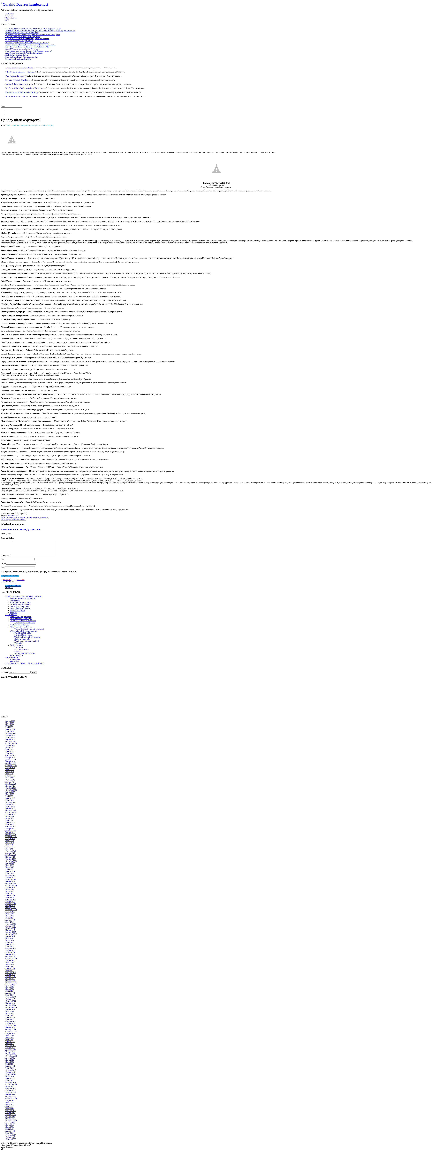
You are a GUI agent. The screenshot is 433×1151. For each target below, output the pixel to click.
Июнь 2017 (9, 940)
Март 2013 (9, 1044)
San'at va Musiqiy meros (23, 635)
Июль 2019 (9, 889)
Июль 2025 (9, 747)
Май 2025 (9, 749)
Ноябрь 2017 (10, 930)
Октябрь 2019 (10, 883)
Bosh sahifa (9, 14)
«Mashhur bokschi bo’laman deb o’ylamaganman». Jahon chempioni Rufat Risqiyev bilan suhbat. (40, 31)
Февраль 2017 (10, 948)
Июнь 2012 (9, 1062)
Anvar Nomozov (13, 516)
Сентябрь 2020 (11, 861)
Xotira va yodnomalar (22, 639)
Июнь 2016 (9, 965)
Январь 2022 (10, 829)
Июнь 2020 (9, 867)
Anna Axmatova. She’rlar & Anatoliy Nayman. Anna (24, 53)
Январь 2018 (10, 926)
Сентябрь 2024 (11, 766)
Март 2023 (9, 800)
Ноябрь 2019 (10, 881)
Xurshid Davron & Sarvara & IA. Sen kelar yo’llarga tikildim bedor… (30, 45)
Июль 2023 (9, 794)
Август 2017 (10, 936)
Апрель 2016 (10, 969)
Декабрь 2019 (10, 879)
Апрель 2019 (10, 896)
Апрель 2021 (10, 847)
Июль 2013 (9, 1036)
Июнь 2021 (9, 843)
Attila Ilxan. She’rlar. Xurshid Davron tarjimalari (22, 37)
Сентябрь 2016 (11, 958)
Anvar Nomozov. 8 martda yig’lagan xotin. (21, 529)
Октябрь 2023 (10, 788)
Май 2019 (9, 893)
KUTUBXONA (11, 615)
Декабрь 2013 (10, 1025)
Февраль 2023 (10, 802)
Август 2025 (10, 745)
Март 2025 (9, 753)
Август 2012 (10, 1058)
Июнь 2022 (9, 818)
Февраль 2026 (10, 733)
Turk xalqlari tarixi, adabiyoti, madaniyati (29, 629)
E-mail (3, 563)
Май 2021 (9, 845)
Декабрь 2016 (10, 952)
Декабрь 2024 (10, 760)
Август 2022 (10, 814)
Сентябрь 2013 (11, 1031)
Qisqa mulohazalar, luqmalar (20, 609)
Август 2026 (10, 721)
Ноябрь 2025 (10, 739)
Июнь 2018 (9, 916)
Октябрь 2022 (10, 810)
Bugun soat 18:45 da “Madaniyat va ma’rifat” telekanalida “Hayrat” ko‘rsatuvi (33, 29)
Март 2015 (9, 995)
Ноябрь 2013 (10, 1027)
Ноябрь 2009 (10, 1094)
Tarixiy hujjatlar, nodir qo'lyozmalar (27, 637)
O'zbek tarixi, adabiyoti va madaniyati (24, 125)
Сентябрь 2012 (11, 1056)
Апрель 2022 (10, 822)
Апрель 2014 (10, 1017)
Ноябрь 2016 (10, 954)
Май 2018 (9, 918)
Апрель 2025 (10, 751)
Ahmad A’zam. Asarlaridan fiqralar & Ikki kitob (22, 49)
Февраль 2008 (10, 1135)
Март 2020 (9, 873)
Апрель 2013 (10, 1042)
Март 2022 (9, 824)
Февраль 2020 (10, 875)
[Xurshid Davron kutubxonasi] (24, 4)
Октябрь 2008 (10, 1119)
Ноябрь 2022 (10, 808)
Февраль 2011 (10, 1082)
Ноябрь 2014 (10, 1003)
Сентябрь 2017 (11, 934)
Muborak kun (15, 659)
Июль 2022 (9, 816)
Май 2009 (9, 1107)
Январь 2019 (10, 902)
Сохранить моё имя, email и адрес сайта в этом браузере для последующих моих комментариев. (40, 572)
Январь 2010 (10, 1090)
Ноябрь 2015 (10, 979)
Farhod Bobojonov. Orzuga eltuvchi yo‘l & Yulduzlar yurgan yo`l (28, 51)
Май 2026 (9, 727)
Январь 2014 (10, 1023)
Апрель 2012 (10, 1066)
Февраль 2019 (10, 900)
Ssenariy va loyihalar (17, 611)
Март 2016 (9, 971)
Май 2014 (9, 1015)
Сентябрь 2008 (11, 1121)
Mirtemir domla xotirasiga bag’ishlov (18, 59)
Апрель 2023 (10, 798)
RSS (7, 20)
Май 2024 (9, 774)
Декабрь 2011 (10, 1074)
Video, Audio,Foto (16, 655)
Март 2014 (9, 1019)
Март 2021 (9, 849)
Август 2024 (10, 768)
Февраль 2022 (10, 827)
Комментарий (6, 555)
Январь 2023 (10, 804)
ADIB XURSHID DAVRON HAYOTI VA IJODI (23, 596)
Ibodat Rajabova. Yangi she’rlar (16, 55)
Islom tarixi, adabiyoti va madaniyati (23, 621)
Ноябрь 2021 (10, 833)
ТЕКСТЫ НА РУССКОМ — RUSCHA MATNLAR (25, 663)
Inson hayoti (18, 647)
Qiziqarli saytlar (11, 18)
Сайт (3, 567)
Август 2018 (10, 912)
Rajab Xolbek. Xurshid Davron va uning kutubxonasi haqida (27, 39)
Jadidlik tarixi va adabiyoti (19, 625)
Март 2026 (9, 731)
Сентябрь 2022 (11, 812)
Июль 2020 (9, 865)
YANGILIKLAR (11, 657)
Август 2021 (10, 839)
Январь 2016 (10, 975)
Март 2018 (9, 922)
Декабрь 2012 (10, 1050)
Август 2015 (10, 985)
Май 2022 (9, 820)
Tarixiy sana (14, 661)
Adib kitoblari (15, 600)
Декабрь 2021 (10, 831)
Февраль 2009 (10, 1111)
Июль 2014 (9, 1011)
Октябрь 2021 (10, 835)
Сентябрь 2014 (11, 1007)
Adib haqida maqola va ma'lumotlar (22, 598)
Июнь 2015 (9, 989)
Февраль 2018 (10, 924)
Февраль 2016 (10, 973)
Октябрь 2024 (10, 764)
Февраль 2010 (10, 1088)
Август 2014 (10, 1009)
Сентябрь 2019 (11, 885)
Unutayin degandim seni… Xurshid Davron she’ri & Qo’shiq (27, 43)
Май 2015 (9, 991)
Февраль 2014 (10, 1021)
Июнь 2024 (9, 772)
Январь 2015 (10, 999)
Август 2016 (10, 960)
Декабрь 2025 (10, 737)
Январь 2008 (10, 1137)
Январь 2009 (10, 1113)
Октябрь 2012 (10, 1054)
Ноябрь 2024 (10, 762)
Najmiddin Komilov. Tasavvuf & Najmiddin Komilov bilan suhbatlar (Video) (32, 35)
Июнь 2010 (9, 1086)
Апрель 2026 (10, 729)
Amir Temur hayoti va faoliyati (21, 619)
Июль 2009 (9, 1103)
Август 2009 (10, 1101)
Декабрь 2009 (10, 1092)
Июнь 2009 (9, 1105)
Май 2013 (9, 1040)
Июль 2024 (9, 770)
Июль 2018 (9, 914)
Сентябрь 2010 (11, 1084)
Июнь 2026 (9, 725)
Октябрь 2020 (10, 859)
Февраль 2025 (10, 755)
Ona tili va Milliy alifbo (22, 633)
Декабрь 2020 (10, 855)
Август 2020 (10, 863)
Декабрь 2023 (10, 784)
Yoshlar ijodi (18, 643)
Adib (8, 125)
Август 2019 (10, 887)
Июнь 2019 (9, 891)
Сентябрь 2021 (11, 837)
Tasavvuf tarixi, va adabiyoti (24, 623)
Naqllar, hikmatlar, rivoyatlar (24, 653)
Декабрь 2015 (10, 977)
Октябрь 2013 (10, 1029)
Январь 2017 (10, 950)
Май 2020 (9, 869)
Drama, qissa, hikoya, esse (19, 607)
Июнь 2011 (9, 1076)
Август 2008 (10, 1123)
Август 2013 (10, 1034)
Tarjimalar (13, 613)
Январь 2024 (10, 782)
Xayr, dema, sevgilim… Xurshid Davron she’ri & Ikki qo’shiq (27, 47)
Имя (2, 559)
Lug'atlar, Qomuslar (21, 649)
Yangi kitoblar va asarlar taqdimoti (26, 641)
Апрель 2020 (10, 871)
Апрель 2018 (10, 920)
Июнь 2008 (9, 1127)
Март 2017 (9, 946)
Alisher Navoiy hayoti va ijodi (20, 617)
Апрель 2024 (10, 776)
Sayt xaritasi (9, 16)
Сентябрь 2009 (11, 1098)
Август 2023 (10, 792)
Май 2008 (9, 1129)
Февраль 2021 (10, 851)
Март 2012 (9, 1068)
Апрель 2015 (10, 993)
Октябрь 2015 (10, 981)
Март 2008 (9, 1133)
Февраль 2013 (10, 1046)
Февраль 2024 (10, 780)
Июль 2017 (9, 938)
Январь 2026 (10, 735)
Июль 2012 (9, 1060)
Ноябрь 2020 (10, 857)
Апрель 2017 (10, 944)
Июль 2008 (9, 1125)
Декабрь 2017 (10, 928)
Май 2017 (9, 942)
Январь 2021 (10, 853)
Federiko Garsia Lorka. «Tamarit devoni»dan (21, 57)
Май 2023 (9, 796)
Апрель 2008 (10, 1131)
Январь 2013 (10, 1048)
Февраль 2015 (10, 997)
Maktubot (17, 651)
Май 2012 (9, 1064)
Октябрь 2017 (10, 932)
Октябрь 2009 (10, 1096)
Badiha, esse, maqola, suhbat (20, 602)
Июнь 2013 (9, 1038)
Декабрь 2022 (10, 806)
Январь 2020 (10, 877)
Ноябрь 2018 (10, 906)
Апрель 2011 (10, 1078)
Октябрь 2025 (10, 741)
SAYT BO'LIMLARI (13, 586)
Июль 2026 (9, 723)
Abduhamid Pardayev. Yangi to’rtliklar (19, 41)
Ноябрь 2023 (10, 786)
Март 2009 (9, 1109)
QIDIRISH (9, 588)
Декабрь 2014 (10, 1001)
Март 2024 (9, 778)
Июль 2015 (9, 987)
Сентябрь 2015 (11, 983)
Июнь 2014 (9, 1013)
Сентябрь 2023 (11, 790)
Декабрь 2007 (10, 1139)
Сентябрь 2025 (11, 743)
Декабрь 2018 (10, 904)
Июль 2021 (9, 841)
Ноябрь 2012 (10, 1052)
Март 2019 (9, 898)
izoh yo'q (50, 125)
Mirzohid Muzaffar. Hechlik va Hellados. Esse (21, 33)
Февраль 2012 (10, 1070)
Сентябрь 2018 (11, 910)
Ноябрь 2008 (10, 1117)
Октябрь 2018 (10, 908)
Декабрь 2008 (10, 1115)
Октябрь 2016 (10, 956)
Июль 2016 (9, 962)
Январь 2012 (10, 1072)
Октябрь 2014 (10, 1005)
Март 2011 (9, 1080)
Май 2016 (9, 967)
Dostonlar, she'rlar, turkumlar (20, 604)
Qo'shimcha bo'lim (16, 645)
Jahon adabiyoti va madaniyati (20, 627)
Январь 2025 (10, 758)
